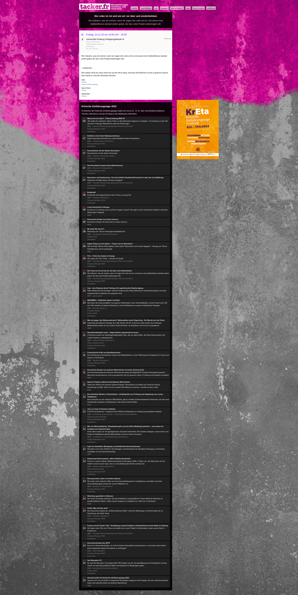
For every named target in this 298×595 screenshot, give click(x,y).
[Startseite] (103, 6)
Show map (167, 38)
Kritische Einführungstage (89, 84)
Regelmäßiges (146, 8)
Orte (156, 8)
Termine (134, 8)
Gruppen (164, 8)
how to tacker (198, 8)
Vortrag (83, 90)
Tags (188, 8)
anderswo (211, 8)
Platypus (84, 82)
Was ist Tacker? (177, 8)
